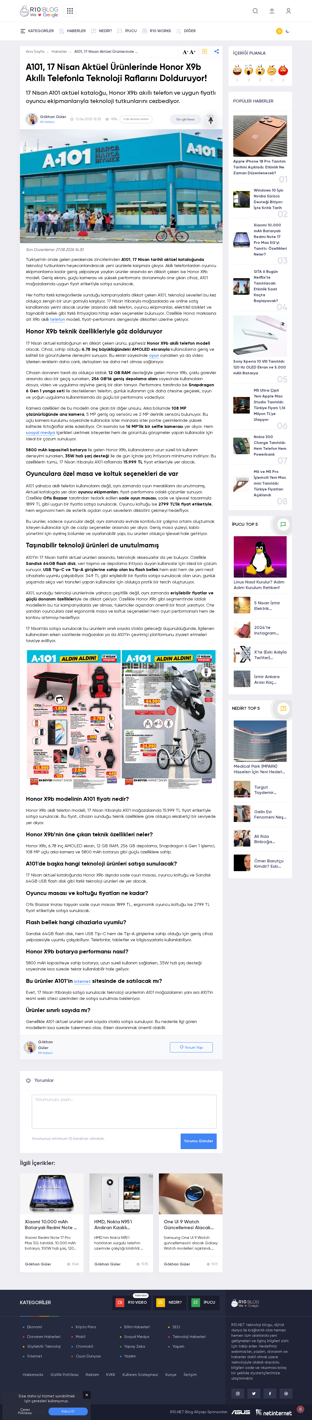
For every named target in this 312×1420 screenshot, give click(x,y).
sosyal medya (40, 433)
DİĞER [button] (190, 31)
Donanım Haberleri (44, 1337)
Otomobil (84, 1347)
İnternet (34, 1356)
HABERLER (76, 31)
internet (82, 981)
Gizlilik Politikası (64, 1375)
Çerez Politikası (25, 1411)
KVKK (110, 1375)
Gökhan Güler (38, 1264)
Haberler (59, 52)
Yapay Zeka (134, 1347)
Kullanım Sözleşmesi (140, 1375)
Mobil (80, 1337)
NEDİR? (105, 31)
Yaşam (178, 1347)
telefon (57, 319)
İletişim (190, 1375)
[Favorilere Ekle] (205, 51)
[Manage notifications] (300, 1409)
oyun (154, 355)
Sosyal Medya (136, 1337)
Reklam (92, 1375)
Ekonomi (34, 1327)
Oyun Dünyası (88, 1356)
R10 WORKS (160, 31)
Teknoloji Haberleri (189, 1337)
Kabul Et (68, 1411)
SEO (176, 1327)
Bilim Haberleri (137, 1327)
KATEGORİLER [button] (41, 31)
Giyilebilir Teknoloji (44, 1347)
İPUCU (131, 31)
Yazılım (130, 1356)
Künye (171, 1375)
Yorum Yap (193, 1048)
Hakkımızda (33, 1375)
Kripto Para (86, 1327)
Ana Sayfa (35, 52)
